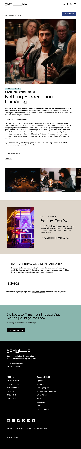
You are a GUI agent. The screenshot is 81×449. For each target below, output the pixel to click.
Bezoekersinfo (13, 388)
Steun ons (11, 395)
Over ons (11, 391)
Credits (8, 159)
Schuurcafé (49, 272)
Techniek (40, 384)
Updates (40, 381)
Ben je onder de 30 (23, 270)
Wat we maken (13, 384)
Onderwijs (11, 398)
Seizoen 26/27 (13, 381)
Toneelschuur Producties (46, 391)
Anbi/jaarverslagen (40, 428)
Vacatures (41, 402)
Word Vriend (42, 395)
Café (39, 406)
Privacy (28, 428)
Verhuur (40, 398)
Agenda (10, 377)
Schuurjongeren (43, 388)
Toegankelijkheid (43, 377)
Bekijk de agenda (38, 292)
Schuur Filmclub (43, 409)
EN (64, 4)
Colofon (9, 428)
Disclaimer (19, 428)
